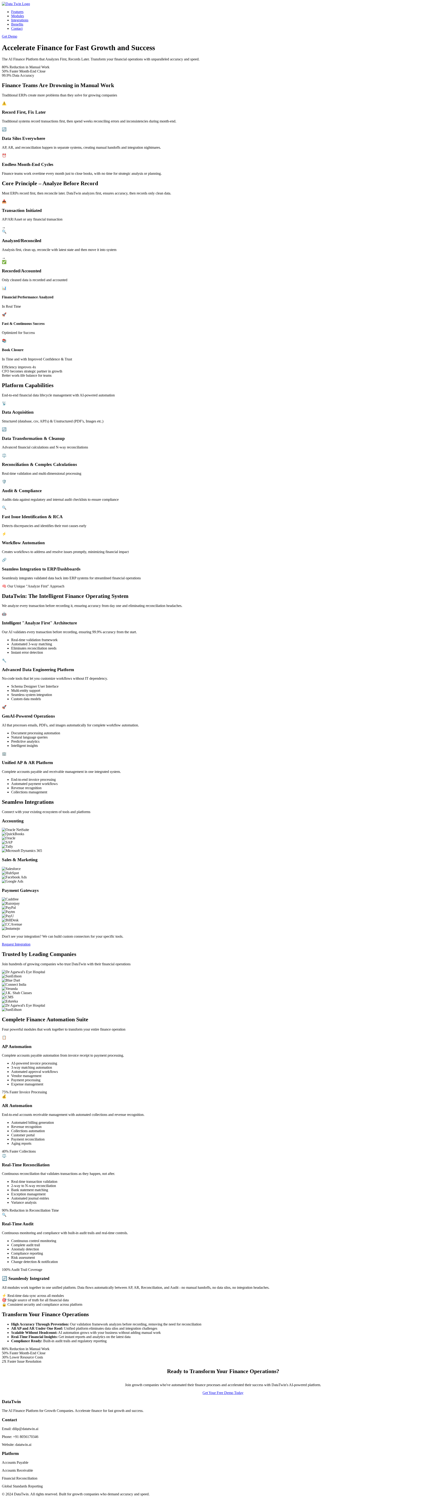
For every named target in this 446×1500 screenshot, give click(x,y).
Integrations (19, 20)
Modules (17, 16)
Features (17, 12)
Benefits (17, 24)
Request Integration (16, 944)
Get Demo (9, 36)
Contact (17, 28)
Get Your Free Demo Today (223, 1393)
